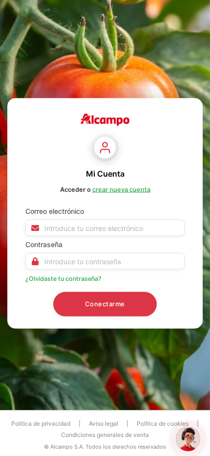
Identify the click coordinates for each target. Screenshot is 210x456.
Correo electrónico (54, 211)
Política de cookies (163, 423)
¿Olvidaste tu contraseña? (63, 278)
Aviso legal (103, 423)
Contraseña (44, 244)
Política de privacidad (40, 423)
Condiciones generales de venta (105, 434)
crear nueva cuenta (121, 189)
